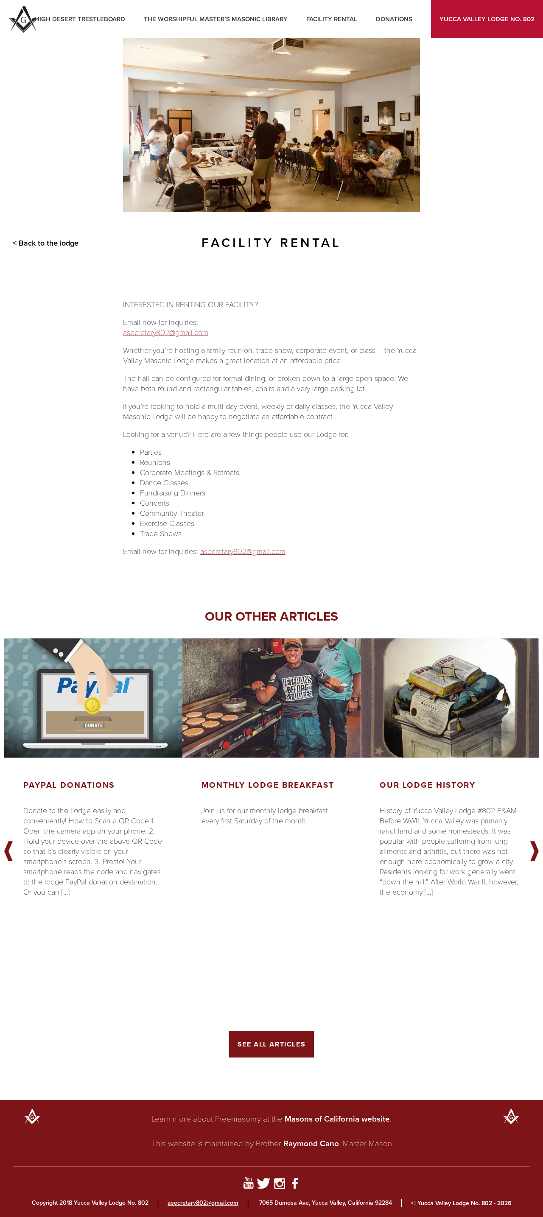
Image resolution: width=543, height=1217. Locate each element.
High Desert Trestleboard (80, 19)
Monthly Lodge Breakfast (268, 785)
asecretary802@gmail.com (165, 332)
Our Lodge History (428, 785)
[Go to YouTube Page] (248, 1185)
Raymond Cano (311, 1143)
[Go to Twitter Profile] (264, 1185)
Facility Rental (331, 19)
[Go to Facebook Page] (295, 1185)
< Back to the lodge (45, 243)
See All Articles (272, 1044)
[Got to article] (93, 698)
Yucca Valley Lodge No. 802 (487, 19)
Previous (8, 851)
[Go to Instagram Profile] (279, 1185)
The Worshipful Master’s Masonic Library (216, 19)
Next (534, 851)
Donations (394, 19)
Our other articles (271, 616)
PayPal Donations (69, 785)
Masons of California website (337, 1119)
